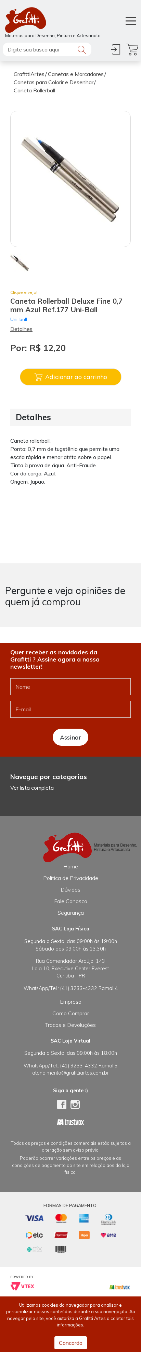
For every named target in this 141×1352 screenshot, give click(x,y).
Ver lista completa (32, 787)
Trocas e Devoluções (70, 1024)
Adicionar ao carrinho (76, 376)
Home (70, 866)
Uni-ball (18, 319)
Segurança (70, 912)
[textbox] (47, 49)
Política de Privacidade (70, 878)
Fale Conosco (70, 901)
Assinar (70, 737)
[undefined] (70, 179)
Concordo (70, 1342)
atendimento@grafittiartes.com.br (70, 1073)
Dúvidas (70, 889)
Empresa (70, 1001)
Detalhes (21, 328)
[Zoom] (19, 262)
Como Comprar (70, 1013)
